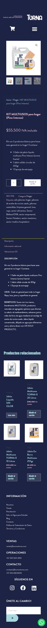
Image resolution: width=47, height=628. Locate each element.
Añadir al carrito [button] (32, 413)
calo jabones (19, 199)
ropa (8, 210)
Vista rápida (12, 376)
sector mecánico (29, 218)
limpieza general (24, 207)
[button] (34, 29)
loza (33, 207)
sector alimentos (18, 210)
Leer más (11, 415)
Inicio (8, 100)
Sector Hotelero (13, 218)
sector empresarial (27, 214)
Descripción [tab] (9, 240)
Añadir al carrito (32, 182)
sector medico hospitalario (17, 221)
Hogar (16, 100)
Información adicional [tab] (12, 246)
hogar (28, 199)
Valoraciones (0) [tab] (10, 251)
